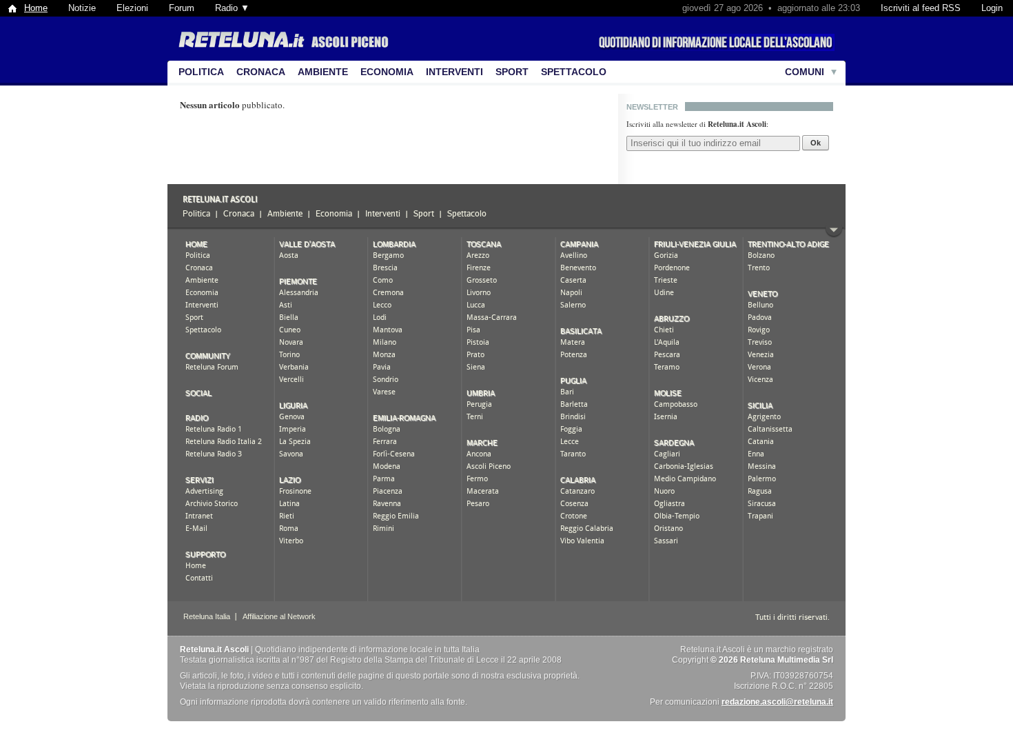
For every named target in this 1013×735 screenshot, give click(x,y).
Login (992, 8)
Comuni (804, 71)
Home (36, 8)
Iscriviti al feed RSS (921, 8)
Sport (512, 71)
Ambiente (323, 71)
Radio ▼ (232, 8)
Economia (386, 71)
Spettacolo (573, 71)
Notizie (82, 8)
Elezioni (132, 8)
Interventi (454, 71)
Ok (815, 143)
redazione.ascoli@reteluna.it (777, 702)
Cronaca (260, 71)
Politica (201, 71)
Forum (181, 8)
